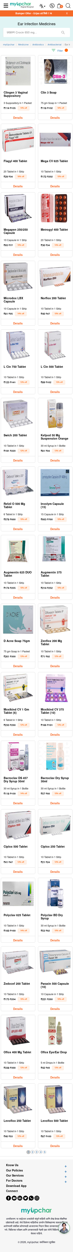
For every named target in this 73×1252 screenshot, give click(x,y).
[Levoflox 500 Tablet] (55, 1099)
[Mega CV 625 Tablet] (55, 139)
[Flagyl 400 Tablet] (18, 139)
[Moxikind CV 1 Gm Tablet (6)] (18, 688)
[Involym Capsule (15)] (55, 482)
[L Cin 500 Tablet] (55, 345)
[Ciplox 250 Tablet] (55, 825)
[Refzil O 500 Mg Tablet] (18, 482)
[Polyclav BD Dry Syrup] (55, 893)
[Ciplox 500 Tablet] (18, 825)
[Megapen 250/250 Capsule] (18, 208)
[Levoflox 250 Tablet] (18, 1099)
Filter (60, 50)
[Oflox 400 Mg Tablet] (18, 1031)
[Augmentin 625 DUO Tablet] (18, 551)
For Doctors (14, 1180)
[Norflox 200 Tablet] (55, 276)
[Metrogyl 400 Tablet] (55, 208)
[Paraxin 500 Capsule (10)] (55, 962)
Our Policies (14, 1170)
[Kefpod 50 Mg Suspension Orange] (55, 414)
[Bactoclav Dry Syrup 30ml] (55, 756)
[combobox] (36, 32)
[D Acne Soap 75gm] (18, 619)
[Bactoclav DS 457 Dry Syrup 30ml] (18, 756)
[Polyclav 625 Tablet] (18, 893)
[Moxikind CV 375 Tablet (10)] (55, 688)
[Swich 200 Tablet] (18, 414)
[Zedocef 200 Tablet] (18, 962)
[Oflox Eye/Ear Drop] (55, 1031)
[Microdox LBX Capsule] (18, 276)
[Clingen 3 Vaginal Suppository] (18, 71)
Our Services (15, 1175)
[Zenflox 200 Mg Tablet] (55, 619)
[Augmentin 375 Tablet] (55, 551)
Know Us (12, 1165)
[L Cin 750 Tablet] (18, 345)
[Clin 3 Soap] (55, 71)
